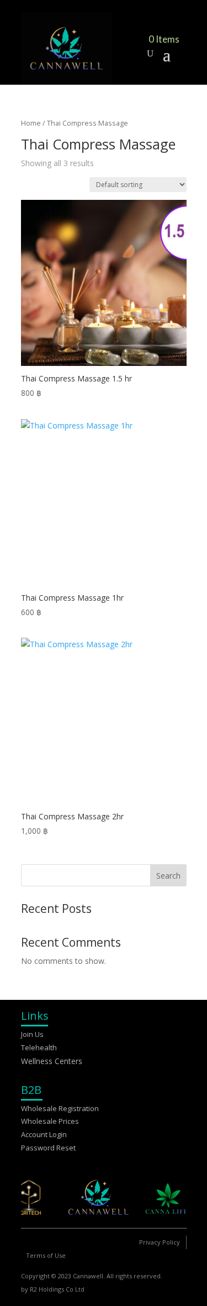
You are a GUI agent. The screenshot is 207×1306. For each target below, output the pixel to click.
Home (31, 123)
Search (168, 875)
